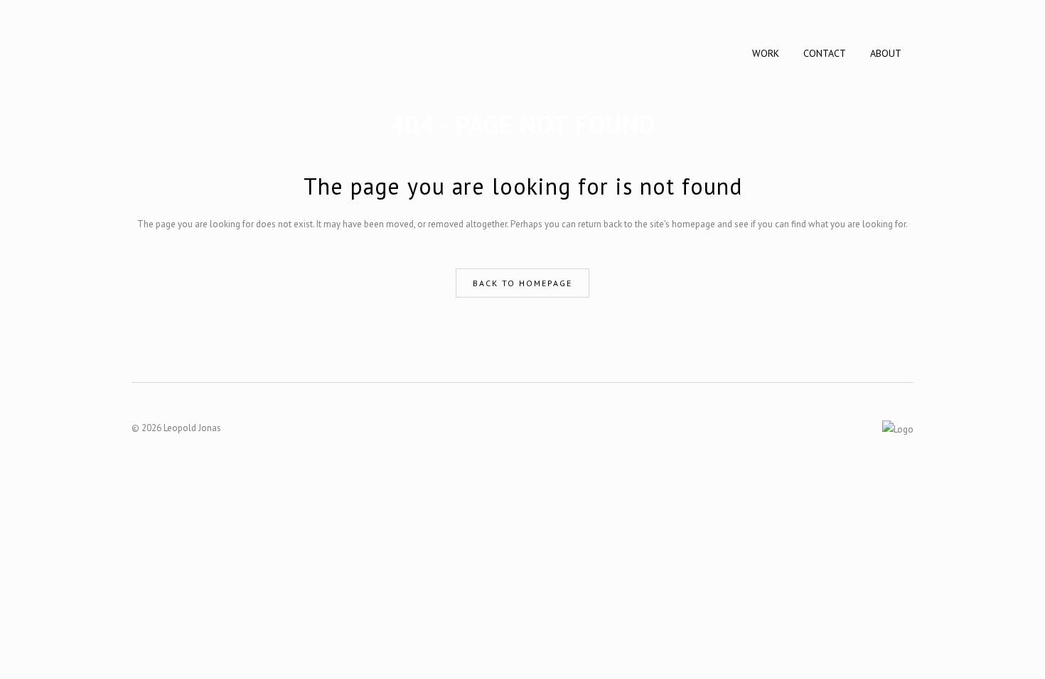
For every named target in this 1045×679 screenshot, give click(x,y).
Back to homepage (522, 283)
